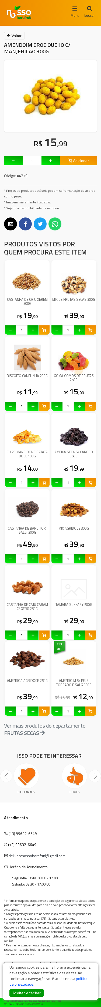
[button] (10, 223)
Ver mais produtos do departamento (45, 729)
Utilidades (26, 791)
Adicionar (80, 161)
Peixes (74, 791)
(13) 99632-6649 (22, 844)
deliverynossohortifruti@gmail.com (37, 856)
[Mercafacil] (89, 1001)
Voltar (16, 36)
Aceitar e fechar (26, 993)
